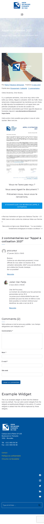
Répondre (10, 274)
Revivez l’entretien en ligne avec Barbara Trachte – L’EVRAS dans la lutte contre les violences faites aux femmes (22, 219)
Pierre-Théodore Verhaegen (14, 85)
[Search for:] (22, 505)
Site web (5, 370)
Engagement (14, 88)
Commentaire (7, 331)
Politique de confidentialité (11, 456)
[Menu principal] (22, 14)
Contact (4, 453)
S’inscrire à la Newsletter (10, 459)
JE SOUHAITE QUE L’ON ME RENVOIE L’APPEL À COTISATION (22, 206)
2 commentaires (34, 88)
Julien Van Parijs (17, 282)
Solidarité (23, 88)
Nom (4, 352)
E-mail (5, 361)
